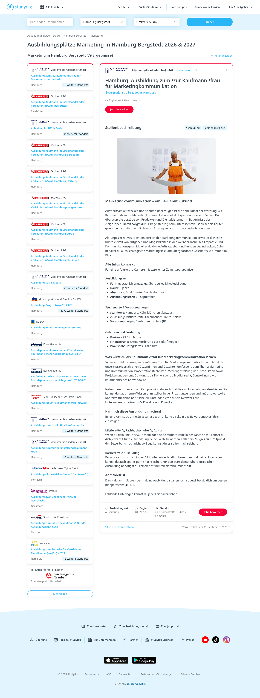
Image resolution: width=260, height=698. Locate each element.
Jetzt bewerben (119, 109)
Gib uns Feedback (191, 674)
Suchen (210, 22)
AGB (108, 674)
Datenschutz (126, 674)
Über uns (41, 639)
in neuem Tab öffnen (121, 527)
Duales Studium (148, 7)
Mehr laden (60, 593)
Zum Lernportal (96, 626)
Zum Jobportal (170, 626)
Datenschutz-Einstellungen (157, 674)
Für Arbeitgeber (239, 7)
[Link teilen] (224, 70)
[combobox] (157, 22)
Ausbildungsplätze (38, 35)
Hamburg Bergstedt (75, 35)
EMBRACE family (136, 683)
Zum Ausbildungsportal (133, 626)
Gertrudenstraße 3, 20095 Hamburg (132, 93)
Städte (56, 35)
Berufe (122, 7)
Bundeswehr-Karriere (208, 7)
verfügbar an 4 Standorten (121, 100)
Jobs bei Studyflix (70, 639)
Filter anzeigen (224, 55)
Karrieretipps (179, 7)
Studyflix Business (162, 639)
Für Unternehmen (105, 639)
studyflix (23, 7)
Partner (133, 639)
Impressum (92, 674)
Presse (190, 639)
